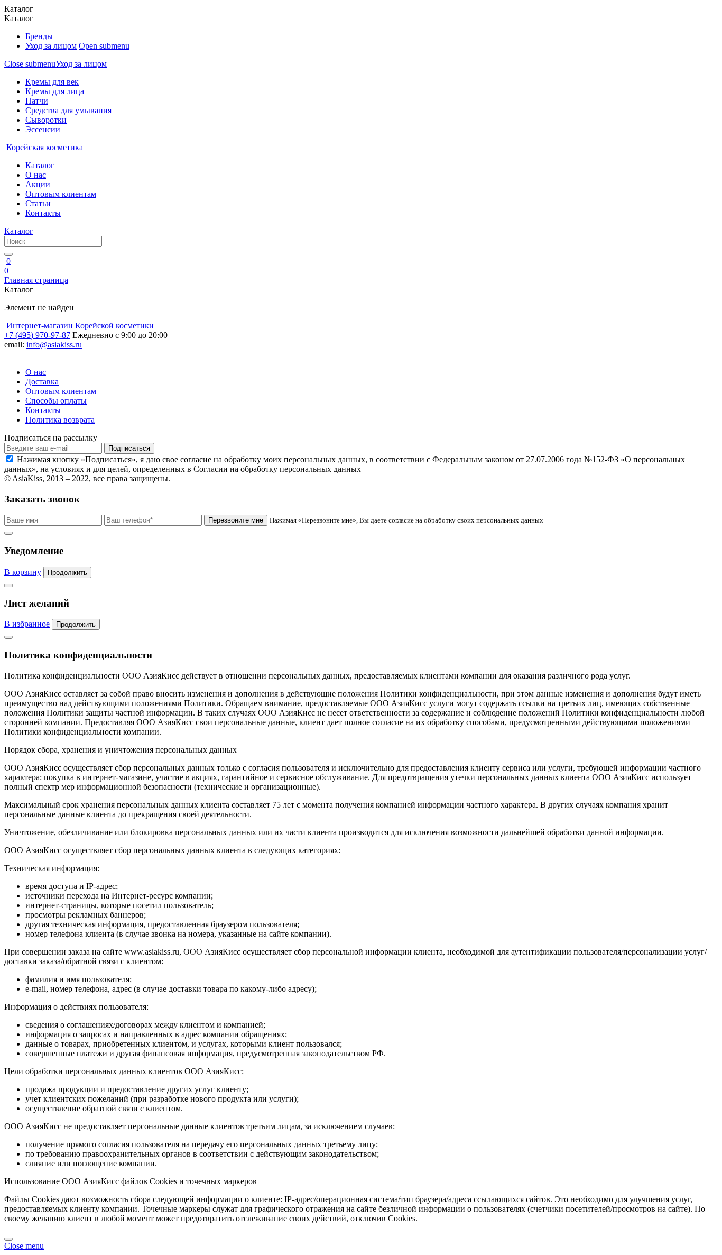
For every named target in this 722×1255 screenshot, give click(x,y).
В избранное (27, 623)
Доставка (42, 381)
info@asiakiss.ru (54, 344)
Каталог (39, 165)
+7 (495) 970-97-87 (37, 335)
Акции (37, 184)
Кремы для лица (54, 91)
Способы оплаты (56, 400)
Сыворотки (46, 119)
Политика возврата (60, 419)
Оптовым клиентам (60, 193)
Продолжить (67, 572)
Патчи (36, 100)
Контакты (43, 212)
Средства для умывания (68, 110)
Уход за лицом (51, 45)
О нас (35, 174)
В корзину (22, 571)
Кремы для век (52, 81)
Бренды (39, 36)
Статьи (38, 203)
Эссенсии (42, 129)
